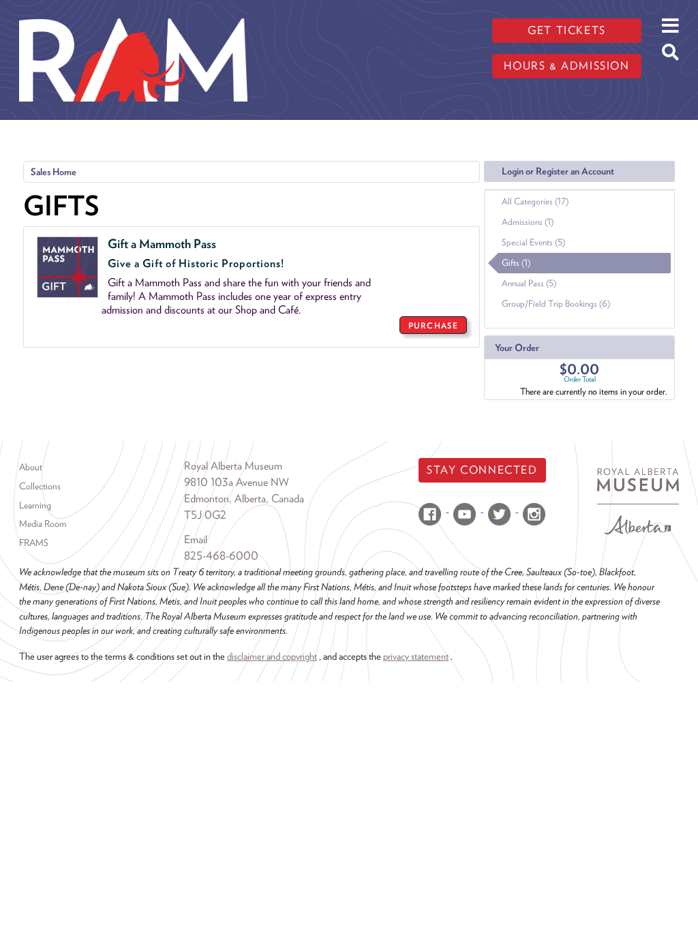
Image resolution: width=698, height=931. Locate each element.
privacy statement (416, 656)
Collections (40, 485)
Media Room (42, 523)
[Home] (133, 10)
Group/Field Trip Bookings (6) (556, 304)
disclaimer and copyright (272, 656)
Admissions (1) (527, 222)
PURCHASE (433, 325)
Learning (35, 505)
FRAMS (33, 542)
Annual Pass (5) (529, 283)
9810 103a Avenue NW (236, 482)
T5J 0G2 (205, 514)
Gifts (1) (516, 263)
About (30, 466)
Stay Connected (482, 469)
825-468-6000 (221, 555)
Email (195, 539)
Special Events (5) (533, 242)
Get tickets (567, 30)
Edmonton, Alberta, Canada (244, 498)
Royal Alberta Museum (233, 465)
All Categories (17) (535, 201)
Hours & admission (566, 65)
